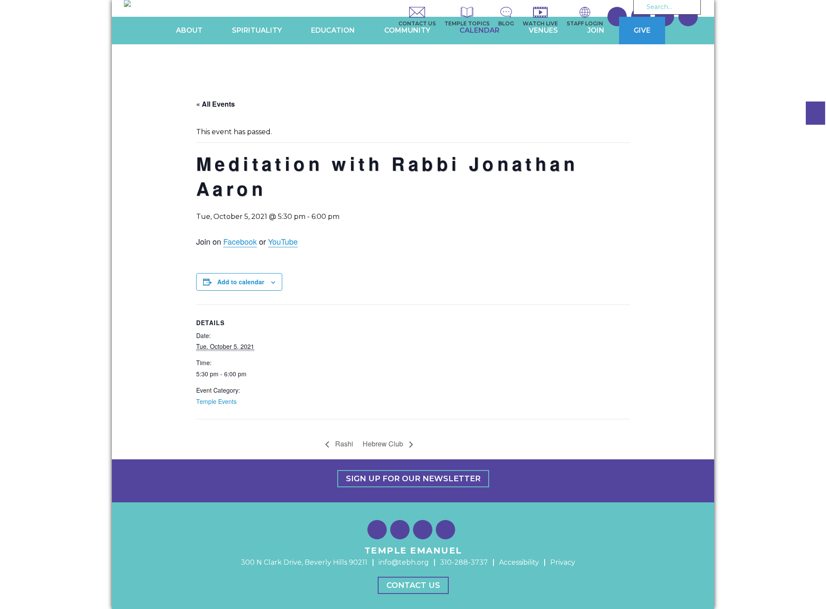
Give (642, 30)
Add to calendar (240, 281)
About (189, 30)
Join (595, 30)
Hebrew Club (384, 444)
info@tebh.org (404, 562)
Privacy (562, 562)
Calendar (479, 30)
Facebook (240, 241)
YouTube (283, 241)
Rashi (343, 444)
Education (333, 30)
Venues (543, 30)
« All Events (215, 104)
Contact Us (413, 585)
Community (407, 30)
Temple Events (216, 401)
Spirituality (257, 30)
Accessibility (519, 562)
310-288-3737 (464, 562)
